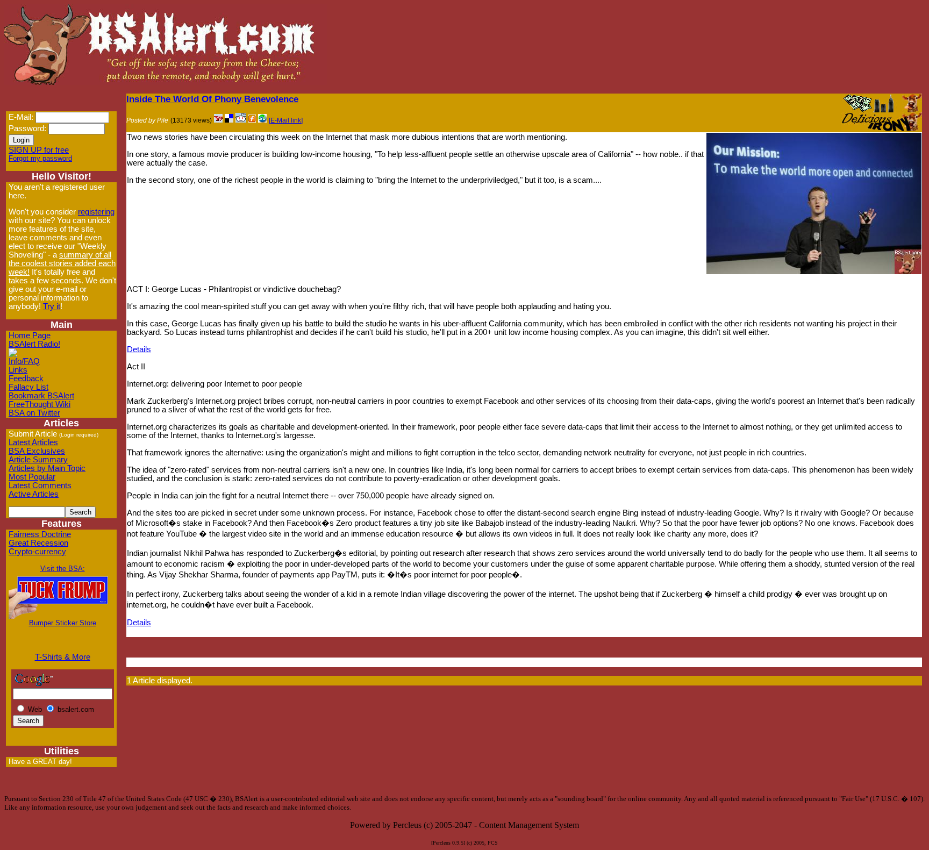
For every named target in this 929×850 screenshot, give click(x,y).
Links (18, 370)
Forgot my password (40, 158)
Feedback (26, 378)
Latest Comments (40, 485)
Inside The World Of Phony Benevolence (212, 99)
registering (96, 212)
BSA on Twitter (34, 413)
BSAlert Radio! (34, 344)
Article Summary (38, 459)
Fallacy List (28, 387)
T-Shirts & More (62, 657)
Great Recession (38, 543)
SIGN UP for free (39, 150)
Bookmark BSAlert (41, 395)
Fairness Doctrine (40, 534)
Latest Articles (33, 442)
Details (139, 349)
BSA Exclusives (37, 451)
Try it (51, 306)
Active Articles (34, 494)
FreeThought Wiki (39, 404)
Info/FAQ (24, 361)
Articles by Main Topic (47, 468)
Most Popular (32, 477)
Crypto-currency (37, 551)
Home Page (30, 335)
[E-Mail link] (286, 120)
